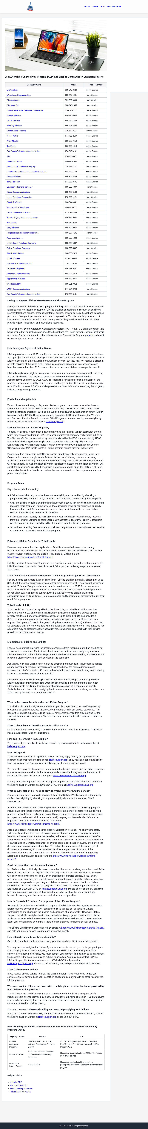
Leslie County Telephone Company (21, 243)
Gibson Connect (13, 100)
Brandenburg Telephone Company (21, 166)
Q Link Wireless (13, 258)
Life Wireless (12, 90)
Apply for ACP (16, 1082)
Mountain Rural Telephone (18, 207)
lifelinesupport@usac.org (54, 888)
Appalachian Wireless (16, 279)
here (90, 335)
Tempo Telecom (13, 182)
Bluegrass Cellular (14, 161)
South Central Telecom (16, 131)
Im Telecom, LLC (14, 284)
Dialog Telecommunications (18, 192)
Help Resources (114, 6)
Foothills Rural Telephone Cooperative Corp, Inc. (27, 172)
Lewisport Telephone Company (19, 187)
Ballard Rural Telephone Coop (19, 263)
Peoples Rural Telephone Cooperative (22, 233)
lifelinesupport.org (55, 421)
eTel (8, 156)
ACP (103, 6)
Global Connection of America (19, 212)
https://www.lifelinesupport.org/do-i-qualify (82, 927)
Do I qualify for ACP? (18, 1085)
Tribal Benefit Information (20, 1092)
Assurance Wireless (15, 238)
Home (87, 6)
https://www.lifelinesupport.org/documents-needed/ (33, 824)
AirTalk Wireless (13, 121)
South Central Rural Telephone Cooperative (25, 110)
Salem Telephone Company (18, 248)
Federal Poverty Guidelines (21, 1089)
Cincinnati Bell (13, 105)
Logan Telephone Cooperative (19, 197)
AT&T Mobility (12, 141)
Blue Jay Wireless (14, 126)
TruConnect (12, 223)
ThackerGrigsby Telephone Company (22, 218)
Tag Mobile (11, 146)
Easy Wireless (13, 228)
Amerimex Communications (18, 274)
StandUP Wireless (14, 202)
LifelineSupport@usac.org (79, 785)
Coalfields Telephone (15, 269)
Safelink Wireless (14, 115)
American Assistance (15, 253)
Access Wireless (14, 177)
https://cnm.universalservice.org (69, 775)
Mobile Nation (12, 136)
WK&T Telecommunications (18, 289)
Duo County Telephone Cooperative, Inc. (23, 151)
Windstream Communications (19, 95)
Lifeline (95, 6)
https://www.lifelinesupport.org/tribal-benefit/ (29, 557)
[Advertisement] (130, 54)
